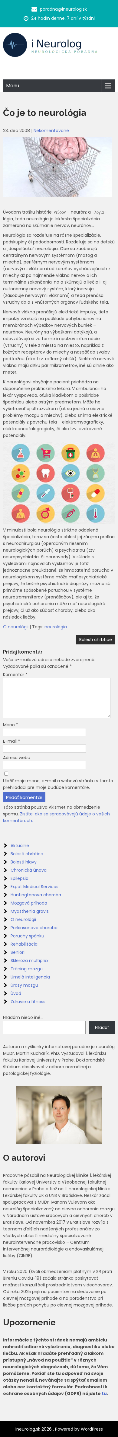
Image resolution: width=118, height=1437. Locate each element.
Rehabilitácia (24, 944)
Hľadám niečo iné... (23, 1017)
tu (104, 1393)
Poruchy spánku (27, 936)
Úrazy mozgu (24, 985)
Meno (10, 725)
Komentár (15, 674)
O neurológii (15, 627)
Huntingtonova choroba (36, 895)
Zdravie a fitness (28, 1002)
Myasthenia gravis (30, 911)
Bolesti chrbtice (95, 640)
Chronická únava (29, 870)
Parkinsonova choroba (34, 928)
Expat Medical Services (34, 887)
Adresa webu (16, 758)
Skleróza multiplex (29, 960)
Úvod (16, 993)
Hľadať (102, 1027)
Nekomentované (51, 130)
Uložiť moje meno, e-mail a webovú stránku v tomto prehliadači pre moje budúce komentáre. (58, 784)
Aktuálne (20, 845)
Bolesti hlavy (24, 862)
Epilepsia (19, 878)
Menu (12, 85)
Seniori (18, 952)
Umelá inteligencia (30, 977)
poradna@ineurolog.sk (63, 9)
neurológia (55, 627)
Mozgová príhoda (29, 903)
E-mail (11, 741)
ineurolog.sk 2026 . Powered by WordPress (59, 1429)
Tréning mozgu (27, 969)
